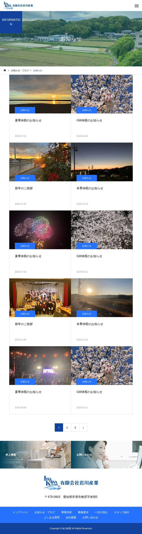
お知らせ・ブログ (44, 512)
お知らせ (25, 110)
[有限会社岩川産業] (18, 5)
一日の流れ (101, 512)
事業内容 (66, 512)
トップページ (20, 512)
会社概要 (71, 517)
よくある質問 (52, 517)
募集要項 (83, 512)
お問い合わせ (90, 517)
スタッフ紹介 (121, 512)
